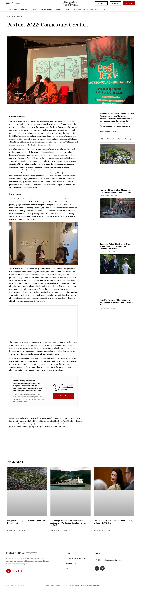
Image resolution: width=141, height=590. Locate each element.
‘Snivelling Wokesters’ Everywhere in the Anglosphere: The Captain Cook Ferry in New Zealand (68, 522)
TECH (91, 9)
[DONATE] (8, 571)
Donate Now (63, 395)
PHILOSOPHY (34, 9)
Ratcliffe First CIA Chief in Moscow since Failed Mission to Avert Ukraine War (116, 302)
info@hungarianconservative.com (108, 560)
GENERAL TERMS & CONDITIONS (76, 559)
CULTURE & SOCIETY (47, 9)
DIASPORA (77, 9)
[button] (102, 138)
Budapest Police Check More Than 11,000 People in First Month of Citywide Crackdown (115, 246)
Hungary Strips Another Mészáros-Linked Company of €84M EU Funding (116, 191)
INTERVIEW (68, 9)
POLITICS (24, 9)
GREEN (85, 9)
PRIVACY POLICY (71, 563)
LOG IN (68, 568)
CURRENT (16, 9)
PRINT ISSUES (100, 9)
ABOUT (8, 9)
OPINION (59, 9)
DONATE (17, 571)
